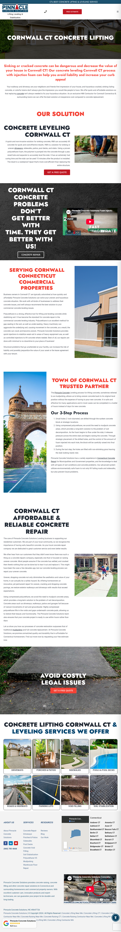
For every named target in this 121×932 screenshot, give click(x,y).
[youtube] (16, 843)
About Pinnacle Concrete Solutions (10, 834)
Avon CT (108, 826)
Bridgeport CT (111, 843)
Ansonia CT (110, 822)
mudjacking (17, 630)
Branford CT (95, 843)
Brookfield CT (96, 850)
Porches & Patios (30, 837)
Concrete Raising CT (52, 917)
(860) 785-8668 (10, 849)
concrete (20, 93)
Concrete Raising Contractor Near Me (77, 917)
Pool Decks (28, 844)
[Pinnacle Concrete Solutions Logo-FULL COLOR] (15, 5)
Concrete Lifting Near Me (72, 913)
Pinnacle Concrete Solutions (15, 913)
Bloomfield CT (96, 839)
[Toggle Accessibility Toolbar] (115, 917)
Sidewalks (27, 841)
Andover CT (95, 822)
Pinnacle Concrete (62, 393)
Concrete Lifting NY (103, 917)
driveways (18, 148)
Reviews (44, 831)
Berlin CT (94, 833)
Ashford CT (95, 826)
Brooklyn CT (110, 850)
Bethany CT (110, 833)
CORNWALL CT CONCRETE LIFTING (60, 37)
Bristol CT (109, 846)
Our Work (44, 837)
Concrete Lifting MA (38, 920)
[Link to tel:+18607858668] (45, 11)
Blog (43, 834)
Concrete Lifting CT (92, 913)
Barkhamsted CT (97, 829)
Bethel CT (94, 836)
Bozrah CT (109, 839)
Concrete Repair (29, 831)
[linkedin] (11, 843)
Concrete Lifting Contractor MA (61, 920)
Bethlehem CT (111, 836)
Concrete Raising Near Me (32, 917)
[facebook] (6, 843)
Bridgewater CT (96, 846)
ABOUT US (9, 822)
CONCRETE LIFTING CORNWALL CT (57, 724)
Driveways (27, 834)
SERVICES (28, 822)
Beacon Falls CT (112, 829)
